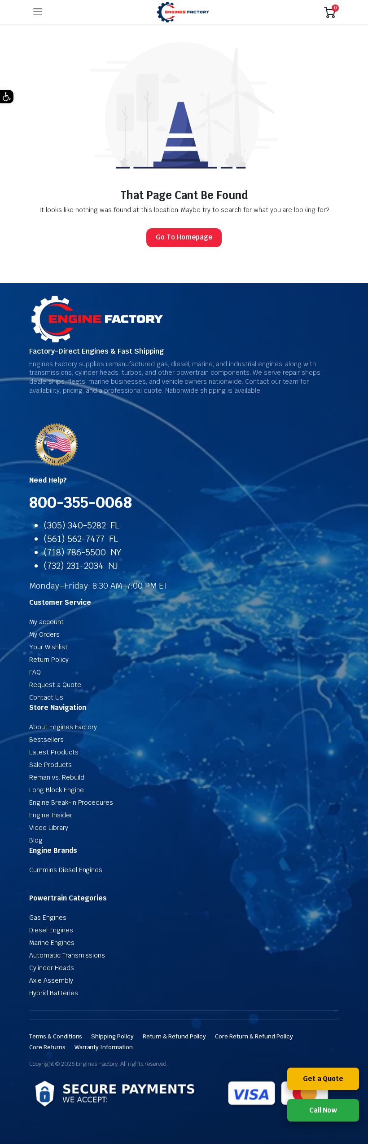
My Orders (44, 634)
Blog (36, 840)
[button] (6, 96)
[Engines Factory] (183, 12)
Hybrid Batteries (53, 993)
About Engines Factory (63, 727)
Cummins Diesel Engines (65, 870)
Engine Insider (50, 815)
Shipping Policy (112, 1036)
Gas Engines (47, 917)
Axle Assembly (51, 980)
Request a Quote (55, 685)
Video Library (48, 828)
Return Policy (49, 660)
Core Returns (47, 1047)
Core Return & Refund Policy (254, 1036)
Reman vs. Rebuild (56, 777)
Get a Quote (323, 1078)
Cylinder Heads (51, 968)
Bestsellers (46, 740)
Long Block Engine (56, 790)
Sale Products (50, 765)
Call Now (323, 1110)
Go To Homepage (184, 237)
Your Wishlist (48, 647)
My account (46, 622)
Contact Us (46, 697)
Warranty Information (103, 1047)
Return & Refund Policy (174, 1036)
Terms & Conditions (55, 1036)
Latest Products (54, 752)
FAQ (35, 672)
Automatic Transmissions (67, 955)
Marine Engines (51, 943)
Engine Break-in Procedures (71, 802)
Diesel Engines (51, 930)
